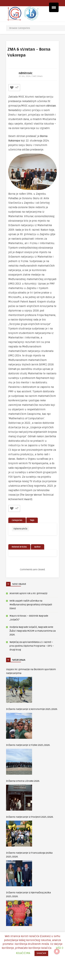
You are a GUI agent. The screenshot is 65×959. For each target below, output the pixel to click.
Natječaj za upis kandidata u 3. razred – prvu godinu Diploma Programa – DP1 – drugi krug (32, 646)
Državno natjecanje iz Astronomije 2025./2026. (32, 709)
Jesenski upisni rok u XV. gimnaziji (28, 593)
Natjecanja (18, 660)
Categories (17, 520)
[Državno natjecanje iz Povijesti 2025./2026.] (19, 834)
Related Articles (19, 547)
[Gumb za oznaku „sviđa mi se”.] (11, 87)
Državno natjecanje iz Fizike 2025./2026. (28, 745)
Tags (32, 520)
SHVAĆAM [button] (41, 953)
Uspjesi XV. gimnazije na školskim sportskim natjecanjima (31, 671)
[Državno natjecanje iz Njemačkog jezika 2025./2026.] (19, 913)
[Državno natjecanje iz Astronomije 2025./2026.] (19, 726)
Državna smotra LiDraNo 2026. (23, 781)
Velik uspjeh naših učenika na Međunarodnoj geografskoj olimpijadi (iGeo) (31, 604)
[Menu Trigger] (54, 7)
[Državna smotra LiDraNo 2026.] (19, 798)
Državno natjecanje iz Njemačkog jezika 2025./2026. (28, 894)
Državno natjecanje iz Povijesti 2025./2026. (30, 816)
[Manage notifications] (57, 951)
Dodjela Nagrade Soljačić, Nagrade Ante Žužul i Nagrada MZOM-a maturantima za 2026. (33, 631)
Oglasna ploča (20, 528)
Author (37, 547)
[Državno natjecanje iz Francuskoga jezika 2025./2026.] (19, 873)
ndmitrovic (26, 73)
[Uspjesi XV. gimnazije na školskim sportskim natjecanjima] (19, 690)
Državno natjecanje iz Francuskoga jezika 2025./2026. (29, 854)
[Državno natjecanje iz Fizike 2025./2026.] (19, 762)
